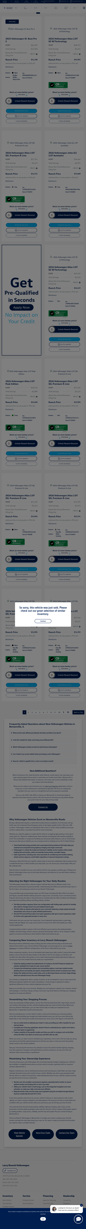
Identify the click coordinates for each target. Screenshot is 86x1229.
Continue (43, 621)
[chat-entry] (78, 1219)
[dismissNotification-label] (81, 1205)
